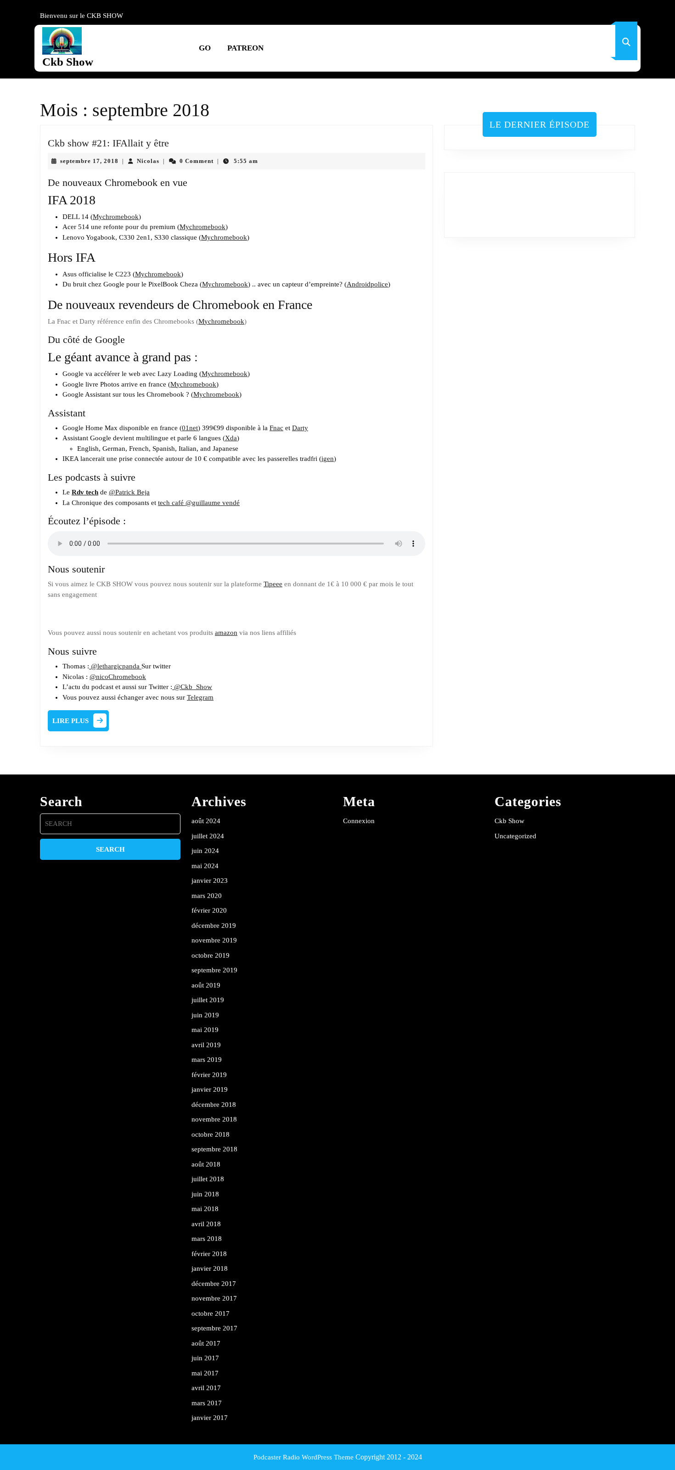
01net (190, 428)
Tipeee (273, 584)
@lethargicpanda (115, 666)
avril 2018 (206, 1224)
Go (205, 48)
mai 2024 (205, 866)
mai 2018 (205, 1208)
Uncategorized (515, 836)
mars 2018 (206, 1238)
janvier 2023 (209, 880)
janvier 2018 (209, 1268)
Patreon (245, 48)
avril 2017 (206, 1387)
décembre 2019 (213, 925)
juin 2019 (205, 1015)
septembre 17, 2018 (89, 160)
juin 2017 (205, 1358)
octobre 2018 (210, 1134)
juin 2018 (205, 1194)
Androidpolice (367, 284)
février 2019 (209, 1074)
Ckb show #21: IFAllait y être (108, 143)
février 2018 (209, 1253)
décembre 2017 (213, 1283)
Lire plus (80, 722)
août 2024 (205, 821)
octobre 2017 (210, 1313)
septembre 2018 (214, 1149)
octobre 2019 (210, 955)
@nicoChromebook (118, 676)
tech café (171, 502)
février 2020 (209, 910)
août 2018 (205, 1164)
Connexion (359, 821)
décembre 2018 (213, 1104)
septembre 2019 (214, 970)
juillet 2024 (207, 836)
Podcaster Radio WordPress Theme (303, 1457)
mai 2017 (205, 1373)
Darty (300, 428)
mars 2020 (206, 895)
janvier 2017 (209, 1417)
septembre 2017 (214, 1328)
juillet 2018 (207, 1179)
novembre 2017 (214, 1298)
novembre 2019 (214, 940)
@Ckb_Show (192, 686)
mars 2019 (206, 1059)
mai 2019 (205, 1029)
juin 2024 (205, 850)
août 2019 (205, 985)
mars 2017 (206, 1403)
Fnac (276, 428)
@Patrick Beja (129, 492)
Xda (231, 438)
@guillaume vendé (212, 502)
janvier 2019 (209, 1089)
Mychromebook (116, 216)
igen (327, 458)
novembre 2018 (214, 1119)
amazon (226, 632)
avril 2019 (206, 1045)
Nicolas (148, 160)
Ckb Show (67, 62)
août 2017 (205, 1343)
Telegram (200, 697)
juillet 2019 (207, 1000)
